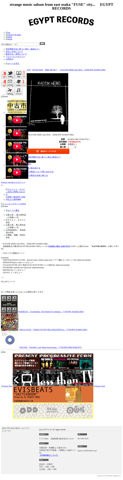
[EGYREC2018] (61, 28)
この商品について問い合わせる (40, 172)
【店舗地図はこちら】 (48, 455)
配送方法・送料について (16, 54)
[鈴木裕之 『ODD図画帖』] (53, 418)
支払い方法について (14, 51)
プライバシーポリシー (15, 57)
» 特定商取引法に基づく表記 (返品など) (44, 157)
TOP (28, 70)
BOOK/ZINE (37, 70)
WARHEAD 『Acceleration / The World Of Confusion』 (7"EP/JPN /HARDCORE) (51, 312)
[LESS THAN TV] (53, 385)
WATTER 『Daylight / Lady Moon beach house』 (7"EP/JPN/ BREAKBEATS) (50, 347)
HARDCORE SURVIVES (59, 246)
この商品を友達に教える (37, 175)
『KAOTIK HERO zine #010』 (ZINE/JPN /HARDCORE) (82, 70)
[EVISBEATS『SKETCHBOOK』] (53, 401)
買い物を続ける (33, 168)
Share (29, 164)
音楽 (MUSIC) (51, 70)
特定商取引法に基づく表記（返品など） (23, 49)
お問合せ (9, 59)
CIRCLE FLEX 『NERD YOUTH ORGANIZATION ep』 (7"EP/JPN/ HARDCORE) (53, 330)
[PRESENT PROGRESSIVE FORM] (53, 369)
